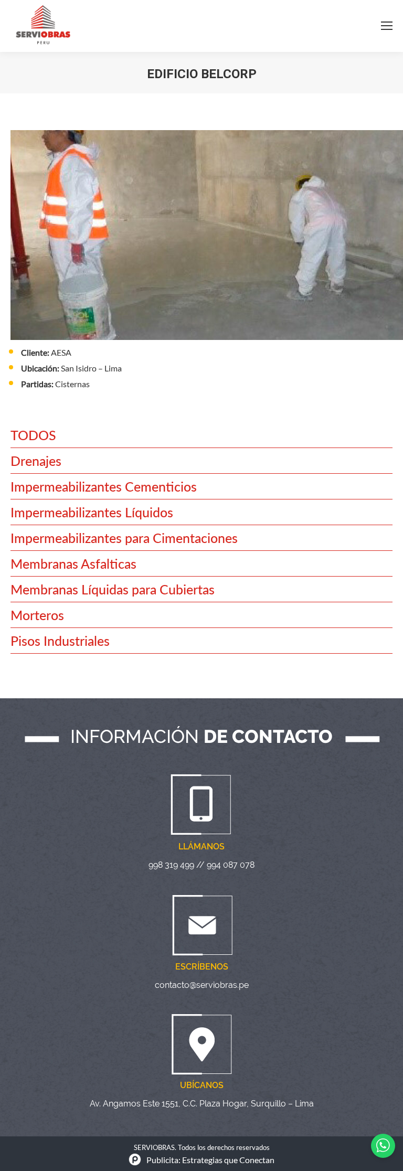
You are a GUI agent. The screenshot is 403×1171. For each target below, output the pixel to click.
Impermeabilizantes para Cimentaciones (124, 538)
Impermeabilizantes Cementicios (103, 486)
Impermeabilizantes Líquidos (91, 512)
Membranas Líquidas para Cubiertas (112, 589)
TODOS (33, 435)
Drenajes (35, 461)
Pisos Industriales (60, 640)
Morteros (37, 615)
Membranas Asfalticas (73, 563)
